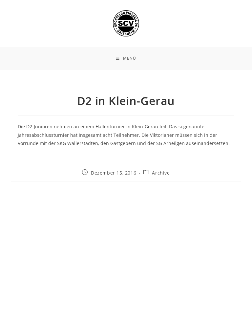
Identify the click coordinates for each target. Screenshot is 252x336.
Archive (161, 173)
